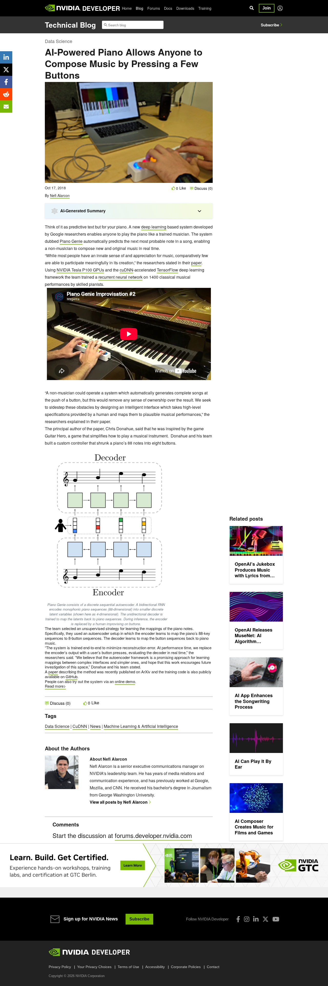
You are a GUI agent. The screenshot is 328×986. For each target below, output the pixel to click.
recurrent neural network (120, 277)
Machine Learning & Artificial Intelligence (141, 726)
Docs (168, 8)
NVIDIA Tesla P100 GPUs (80, 270)
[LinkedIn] (256, 919)
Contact (213, 967)
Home (127, 8)
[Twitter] (265, 919)
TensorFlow (167, 270)
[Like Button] (173, 188)
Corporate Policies (186, 967)
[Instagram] (246, 919)
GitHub (71, 676)
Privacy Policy (60, 967)
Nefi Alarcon (60, 195)
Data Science (58, 41)
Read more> (55, 686)
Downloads (185, 8)
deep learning (153, 227)
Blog (139, 8)
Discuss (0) (203, 188)
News (95, 726)
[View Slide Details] (164, 865)
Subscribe (270, 25)
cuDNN (126, 270)
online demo (125, 681)
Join (266, 8)
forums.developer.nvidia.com (153, 835)
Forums (153, 8)
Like (182, 188)
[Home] (63, 8)
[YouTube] (275, 919)
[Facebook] (238, 919)
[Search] (252, 8)
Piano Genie (71, 241)
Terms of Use (128, 967)
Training (204, 8)
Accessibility (155, 967)
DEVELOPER (101, 8)
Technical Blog (70, 24)
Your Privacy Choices (94, 967)
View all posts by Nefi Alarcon (119, 802)
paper (196, 263)
